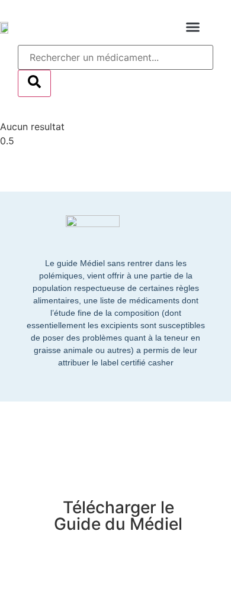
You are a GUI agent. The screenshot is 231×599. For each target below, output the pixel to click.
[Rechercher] (34, 83)
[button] (193, 27)
